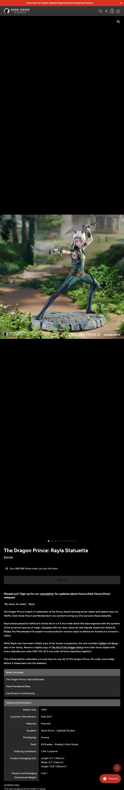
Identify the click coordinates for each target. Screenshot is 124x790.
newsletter (47, 594)
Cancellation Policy (11, 785)
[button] (120, 277)
